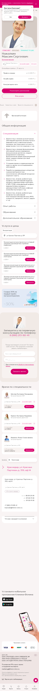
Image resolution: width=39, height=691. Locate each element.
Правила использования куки (9, 674)
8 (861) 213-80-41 (19, 335)
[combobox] (19, 235)
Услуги (26, 689)
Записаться (30, 248)
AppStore (29, 3)
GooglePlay (5, 4)
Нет (10, 17)
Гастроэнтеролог (8, 60)
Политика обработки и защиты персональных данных (15, 672)
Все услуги (19, 96)
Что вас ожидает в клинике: (16, 519)
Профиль (34, 689)
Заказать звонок (19, 371)
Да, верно (25, 17)
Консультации (7, 230)
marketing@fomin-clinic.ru (10, 669)
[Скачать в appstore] (19, 599)
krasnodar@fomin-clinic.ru (13, 508)
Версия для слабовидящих (13, 679)
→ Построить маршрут (12, 491)
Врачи (11, 689)
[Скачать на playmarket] (19, 604)
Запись (18, 689)
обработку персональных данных (20, 365)
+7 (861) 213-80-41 (11, 505)
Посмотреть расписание (19, 91)
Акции (3, 689)
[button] (19, 133)
